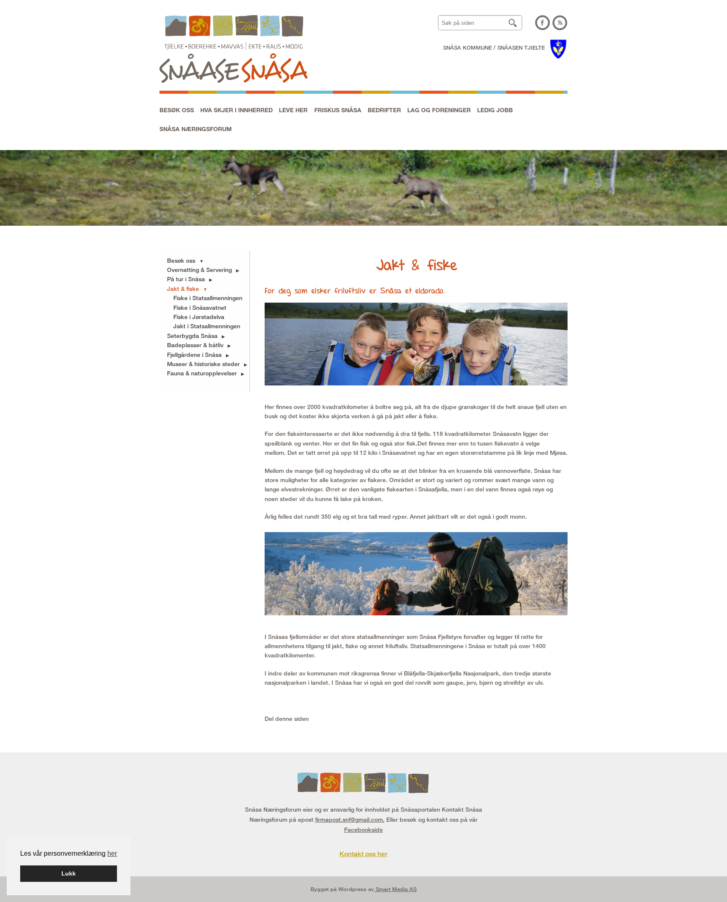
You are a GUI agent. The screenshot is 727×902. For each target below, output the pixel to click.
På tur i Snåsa (186, 278)
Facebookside (363, 829)
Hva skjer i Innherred (236, 109)
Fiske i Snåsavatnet (199, 307)
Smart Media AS (395, 889)
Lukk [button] (68, 873)
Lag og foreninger (439, 109)
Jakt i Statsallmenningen (206, 326)
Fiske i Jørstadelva (198, 316)
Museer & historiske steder (203, 363)
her (112, 853)
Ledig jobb (495, 109)
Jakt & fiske (183, 288)
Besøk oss (176, 109)
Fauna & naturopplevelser (202, 373)
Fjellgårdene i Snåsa (194, 354)
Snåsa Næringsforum (195, 128)
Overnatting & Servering (199, 269)
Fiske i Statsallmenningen (207, 297)
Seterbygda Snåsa (192, 335)
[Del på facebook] (311, 718)
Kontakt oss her (363, 854)
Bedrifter (384, 109)
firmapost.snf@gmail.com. (350, 819)
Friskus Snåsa (337, 109)
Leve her (293, 109)
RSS (560, 22)
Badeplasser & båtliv (195, 344)
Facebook (542, 22)
